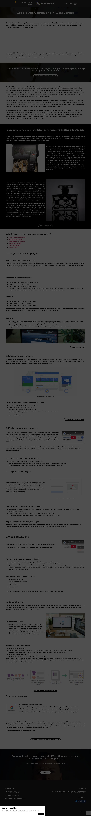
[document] (45, 408)
